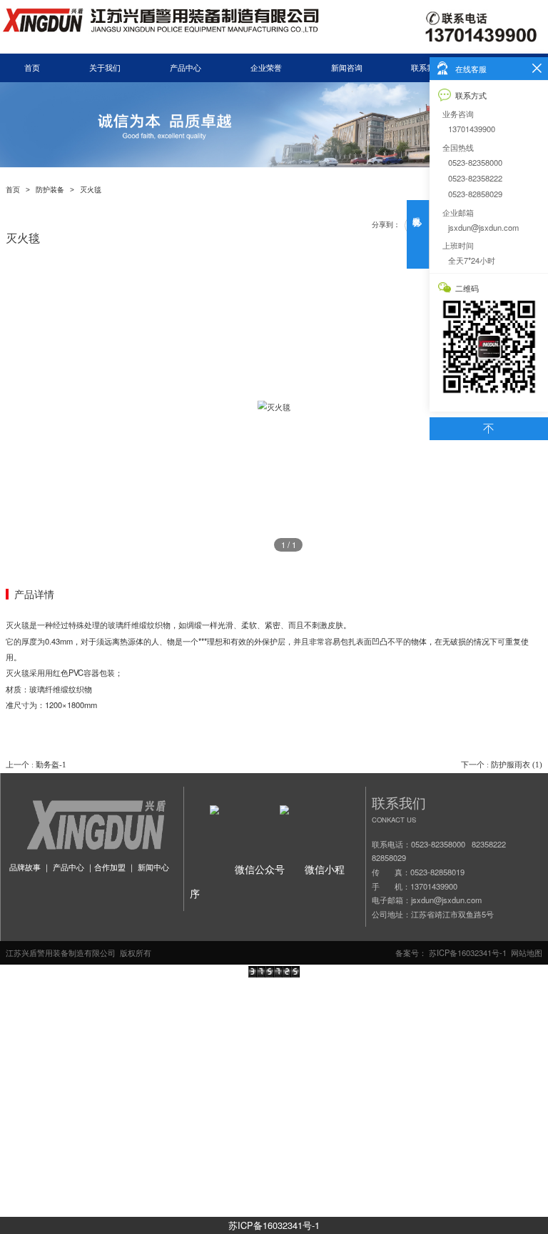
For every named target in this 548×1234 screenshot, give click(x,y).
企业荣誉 (266, 68)
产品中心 (185, 68)
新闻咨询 (346, 68)
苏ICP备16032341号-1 (274, 1225)
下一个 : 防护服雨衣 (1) (501, 764)
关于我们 (105, 68)
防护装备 (50, 190)
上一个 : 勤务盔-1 (36, 764)
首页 (32, 68)
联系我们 (426, 68)
